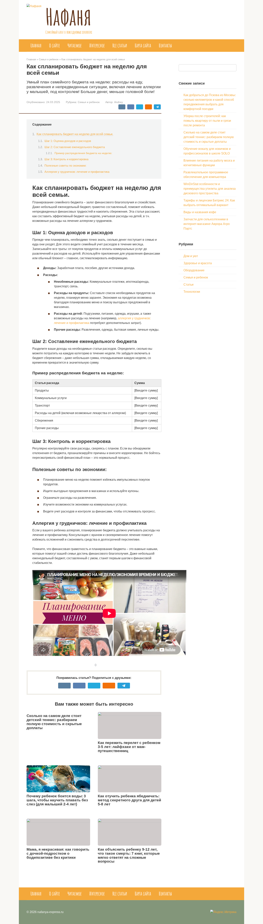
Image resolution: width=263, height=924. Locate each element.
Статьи (188, 284)
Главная (35, 45)
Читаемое (75, 45)
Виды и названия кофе (199, 212)
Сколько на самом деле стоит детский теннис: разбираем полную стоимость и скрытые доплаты (54, 722)
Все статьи (119, 45)
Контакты (165, 45)
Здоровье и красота (197, 263)
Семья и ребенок (89, 102)
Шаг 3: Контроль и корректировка (66, 159)
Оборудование (193, 270)
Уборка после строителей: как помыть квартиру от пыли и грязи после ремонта (207, 120)
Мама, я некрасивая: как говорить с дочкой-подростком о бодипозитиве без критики (58, 853)
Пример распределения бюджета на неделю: (83, 153)
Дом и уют (190, 256)
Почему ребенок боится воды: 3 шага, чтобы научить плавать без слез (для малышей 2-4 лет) (57, 800)
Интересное (97, 45)
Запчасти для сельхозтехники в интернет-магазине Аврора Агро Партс (206, 224)
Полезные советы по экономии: (65, 165)
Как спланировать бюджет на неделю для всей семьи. (75, 134)
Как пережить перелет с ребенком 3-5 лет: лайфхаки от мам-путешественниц (129, 747)
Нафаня (68, 16)
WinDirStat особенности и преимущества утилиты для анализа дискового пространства (209, 188)
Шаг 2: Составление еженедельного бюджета (74, 147)
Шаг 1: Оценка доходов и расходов (67, 141)
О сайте (54, 45)
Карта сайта (143, 45)
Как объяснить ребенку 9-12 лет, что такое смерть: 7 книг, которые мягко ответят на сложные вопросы (129, 855)
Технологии (191, 291)
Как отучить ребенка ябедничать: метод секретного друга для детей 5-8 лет (129, 800)
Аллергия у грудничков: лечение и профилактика (76, 171)
